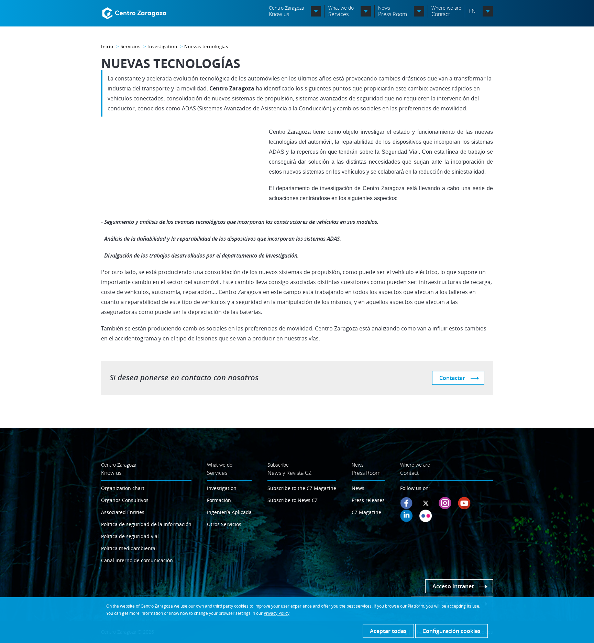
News (358, 488)
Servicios (130, 46)
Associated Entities (122, 512)
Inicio (107, 46)
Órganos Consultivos (124, 500)
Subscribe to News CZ (292, 500)
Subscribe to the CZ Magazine (301, 488)
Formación (219, 500)
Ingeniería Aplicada (229, 512)
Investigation (162, 46)
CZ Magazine (366, 512)
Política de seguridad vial (130, 536)
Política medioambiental (129, 548)
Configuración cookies (451, 631)
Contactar (452, 378)
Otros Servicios (224, 524)
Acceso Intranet (453, 586)
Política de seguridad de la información (146, 524)
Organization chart (122, 488)
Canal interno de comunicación (137, 560)
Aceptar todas (388, 631)
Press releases (368, 500)
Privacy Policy (276, 613)
